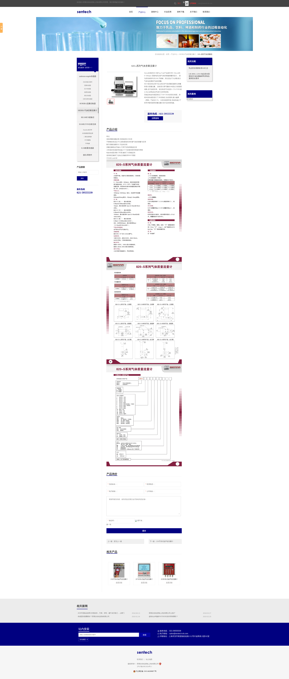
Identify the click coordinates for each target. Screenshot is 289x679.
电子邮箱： (112, 491)
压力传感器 (87, 89)
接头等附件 (87, 155)
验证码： (111, 520)
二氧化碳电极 (88, 136)
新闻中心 (154, 12)
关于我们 (193, 12)
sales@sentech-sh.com (205, 3)
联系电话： (150, 484)
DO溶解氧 (88, 140)
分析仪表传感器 (87, 99)
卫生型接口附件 (87, 82)
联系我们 (206, 12)
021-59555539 (85, 192)
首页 (131, 12)
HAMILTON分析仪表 (87, 124)
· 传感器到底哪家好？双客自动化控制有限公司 (93, 616)
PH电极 (87, 143)
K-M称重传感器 (87, 148)
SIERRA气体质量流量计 (187, 54)
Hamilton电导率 (87, 130)
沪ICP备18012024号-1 (144, 666)
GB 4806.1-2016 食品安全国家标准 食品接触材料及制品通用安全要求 (199, 76)
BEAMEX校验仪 (87, 117)
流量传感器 (87, 85)
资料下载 (180, 12)
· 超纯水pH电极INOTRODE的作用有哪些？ (163, 616)
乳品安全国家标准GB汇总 (198, 68)
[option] (123, 85)
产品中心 (142, 12)
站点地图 (149, 659)
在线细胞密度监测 (87, 133)
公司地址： (150, 491)
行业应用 (167, 12)
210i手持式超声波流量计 (164, 541)
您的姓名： (112, 484)
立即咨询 (155, 118)
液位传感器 (87, 95)
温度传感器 (87, 92)
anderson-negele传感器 (87, 76)
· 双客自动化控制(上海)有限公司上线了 (161, 613)
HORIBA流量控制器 (88, 103)
